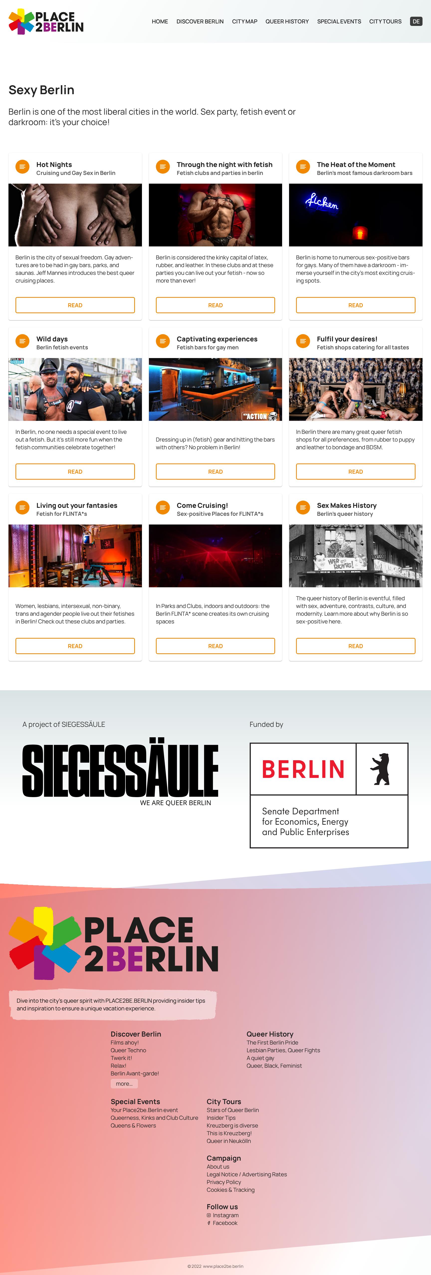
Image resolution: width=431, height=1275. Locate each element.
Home (160, 21)
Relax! (118, 1065)
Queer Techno (128, 1050)
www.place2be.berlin (223, 1266)
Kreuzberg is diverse (232, 1125)
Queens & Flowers (133, 1125)
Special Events (339, 21)
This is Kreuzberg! (229, 1133)
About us (218, 1166)
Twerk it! (121, 1058)
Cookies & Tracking (231, 1190)
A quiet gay (260, 1058)
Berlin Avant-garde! (135, 1073)
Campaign (224, 1158)
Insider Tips (221, 1118)
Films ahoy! (125, 1042)
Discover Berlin (200, 21)
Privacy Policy (224, 1182)
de (416, 21)
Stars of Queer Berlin (233, 1110)
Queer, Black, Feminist (274, 1065)
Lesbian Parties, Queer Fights (283, 1050)
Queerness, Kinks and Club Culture (154, 1118)
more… (124, 1083)
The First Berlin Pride (272, 1042)
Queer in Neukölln (229, 1141)
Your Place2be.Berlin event (144, 1110)
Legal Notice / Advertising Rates (247, 1174)
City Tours (385, 21)
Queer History (287, 21)
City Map (244, 21)
